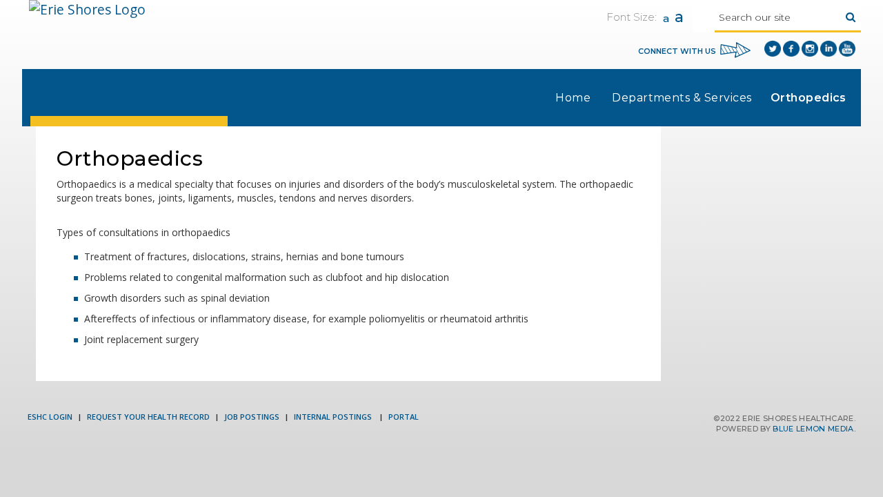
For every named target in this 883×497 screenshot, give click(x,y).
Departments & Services (682, 97)
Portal (403, 416)
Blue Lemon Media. (814, 428)
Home (573, 97)
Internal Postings (334, 416)
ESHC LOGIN (50, 416)
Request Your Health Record (148, 416)
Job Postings (251, 416)
